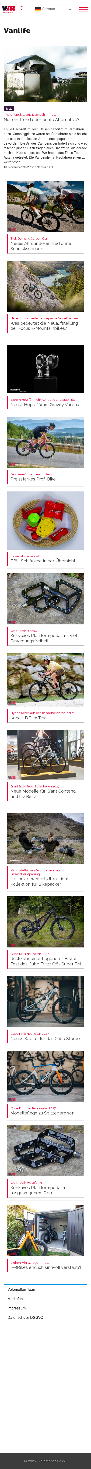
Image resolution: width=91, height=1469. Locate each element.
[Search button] (22, 8)
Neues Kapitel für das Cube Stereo (45, 1036)
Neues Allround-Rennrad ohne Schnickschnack (40, 244)
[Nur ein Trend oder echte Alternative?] (45, 75)
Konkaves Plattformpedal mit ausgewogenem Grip (39, 1188)
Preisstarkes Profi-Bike (33, 477)
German (48, 9)
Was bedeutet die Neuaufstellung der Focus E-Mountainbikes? (44, 324)
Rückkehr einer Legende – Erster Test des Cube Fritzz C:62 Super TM (45, 959)
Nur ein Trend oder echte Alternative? (41, 117)
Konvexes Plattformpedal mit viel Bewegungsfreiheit (43, 636)
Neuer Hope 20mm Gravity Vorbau (44, 402)
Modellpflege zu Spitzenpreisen (42, 1111)
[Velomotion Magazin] (10, 9)
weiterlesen (12, 162)
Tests (9, 108)
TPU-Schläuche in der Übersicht (42, 559)
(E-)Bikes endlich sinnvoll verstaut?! (45, 1265)
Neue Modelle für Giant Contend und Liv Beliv (43, 792)
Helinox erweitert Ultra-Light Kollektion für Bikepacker (39, 878)
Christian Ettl (45, 167)
